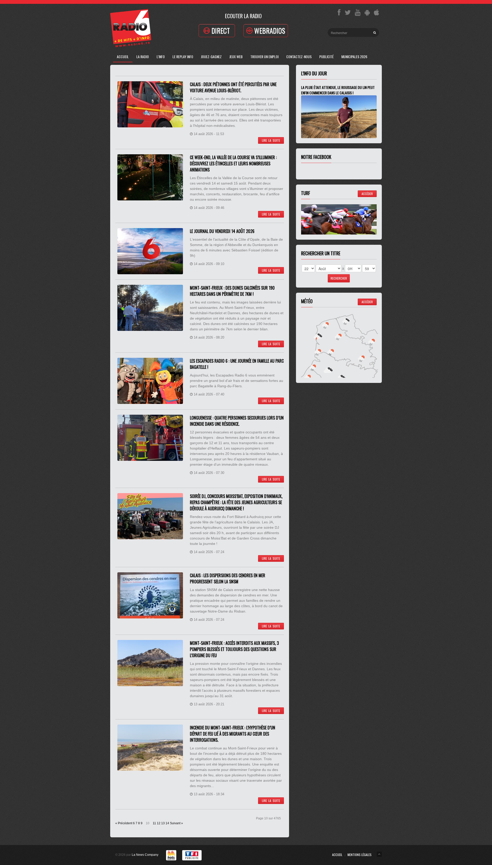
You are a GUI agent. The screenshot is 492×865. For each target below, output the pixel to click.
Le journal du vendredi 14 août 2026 (222, 231)
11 (154, 823)
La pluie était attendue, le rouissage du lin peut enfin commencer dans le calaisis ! (338, 90)
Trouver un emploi (264, 56)
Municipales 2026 (354, 56)
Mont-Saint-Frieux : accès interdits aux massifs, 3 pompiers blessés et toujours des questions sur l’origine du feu (234, 649)
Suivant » (176, 823)
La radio (142, 56)
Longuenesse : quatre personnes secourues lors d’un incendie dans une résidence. (237, 421)
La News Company (145, 855)
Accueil (123, 56)
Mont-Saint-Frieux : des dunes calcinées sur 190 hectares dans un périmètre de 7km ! (232, 291)
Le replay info (182, 56)
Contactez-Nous (299, 56)
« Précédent (123, 823)
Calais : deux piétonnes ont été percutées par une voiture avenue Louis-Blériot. (233, 87)
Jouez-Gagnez (211, 56)
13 (163, 823)
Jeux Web (236, 56)
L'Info (161, 56)
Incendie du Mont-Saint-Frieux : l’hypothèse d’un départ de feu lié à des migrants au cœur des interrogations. (232, 734)
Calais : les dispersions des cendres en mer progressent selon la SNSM (227, 578)
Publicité (326, 56)
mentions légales (359, 854)
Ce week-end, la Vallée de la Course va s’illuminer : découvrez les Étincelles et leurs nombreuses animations (233, 163)
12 (158, 823)
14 (167, 823)
